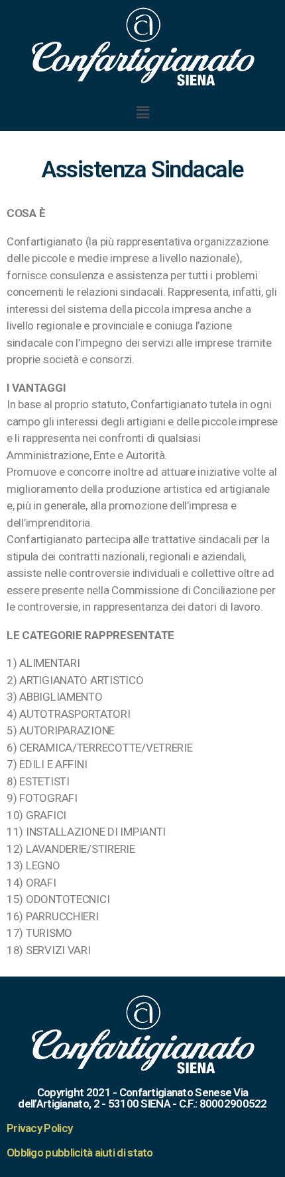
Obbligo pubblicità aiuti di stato (80, 1152)
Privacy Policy (39, 1128)
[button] (142, 112)
